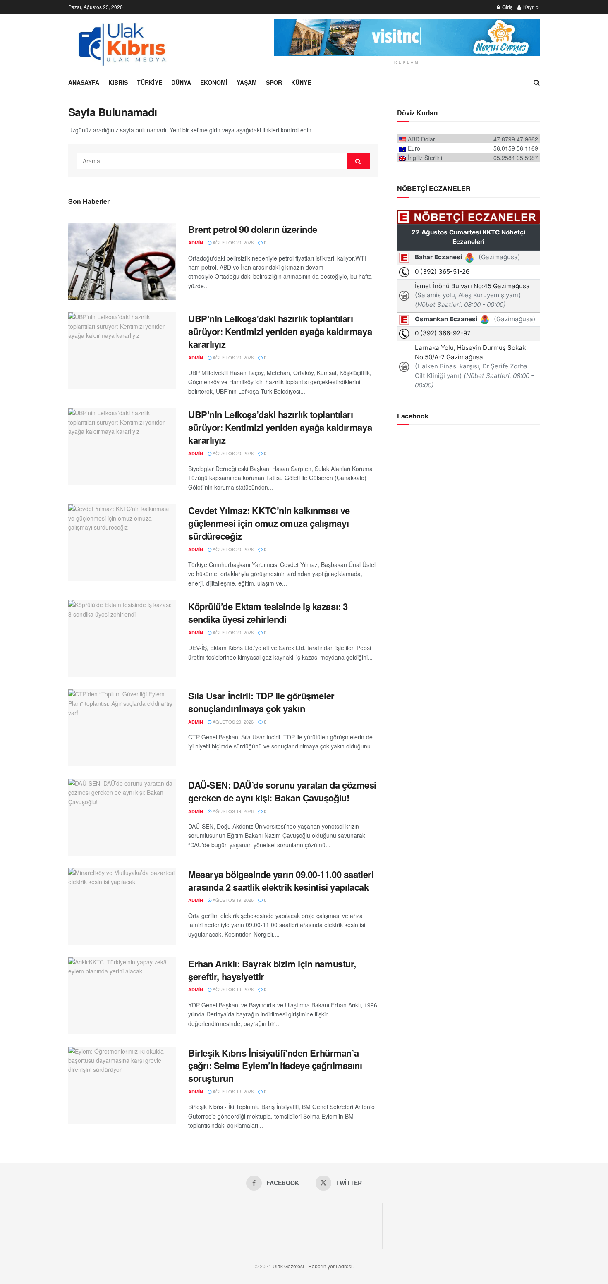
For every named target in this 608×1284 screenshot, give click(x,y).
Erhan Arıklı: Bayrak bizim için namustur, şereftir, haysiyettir (272, 970)
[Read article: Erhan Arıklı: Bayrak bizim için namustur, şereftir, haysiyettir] (122, 995)
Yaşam (247, 82)
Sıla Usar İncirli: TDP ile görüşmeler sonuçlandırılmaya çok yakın (261, 702)
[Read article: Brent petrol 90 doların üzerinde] (122, 261)
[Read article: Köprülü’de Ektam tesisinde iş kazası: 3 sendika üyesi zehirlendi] (122, 638)
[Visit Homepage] (121, 43)
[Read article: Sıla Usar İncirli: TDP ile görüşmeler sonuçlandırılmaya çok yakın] (122, 727)
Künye (301, 82)
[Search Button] (537, 82)
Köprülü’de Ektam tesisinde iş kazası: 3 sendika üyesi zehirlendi (268, 613)
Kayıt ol (531, 6)
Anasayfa (83, 82)
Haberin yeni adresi (330, 1266)
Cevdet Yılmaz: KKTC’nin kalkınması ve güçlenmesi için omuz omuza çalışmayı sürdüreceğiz (269, 523)
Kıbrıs (118, 82)
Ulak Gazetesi (288, 1266)
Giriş (506, 6)
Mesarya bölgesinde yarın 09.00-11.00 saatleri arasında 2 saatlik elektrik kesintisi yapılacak (280, 881)
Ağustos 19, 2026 (232, 811)
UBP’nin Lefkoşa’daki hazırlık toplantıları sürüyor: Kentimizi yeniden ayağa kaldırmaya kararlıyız (280, 331)
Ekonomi (213, 82)
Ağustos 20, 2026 (232, 242)
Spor (274, 82)
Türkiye (149, 82)
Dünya (181, 82)
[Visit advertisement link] (407, 37)
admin (195, 242)
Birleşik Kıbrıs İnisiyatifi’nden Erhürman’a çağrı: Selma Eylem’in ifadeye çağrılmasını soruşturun (275, 1065)
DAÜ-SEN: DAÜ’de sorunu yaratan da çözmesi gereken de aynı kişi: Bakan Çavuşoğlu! (282, 791)
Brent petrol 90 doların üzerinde (252, 229)
